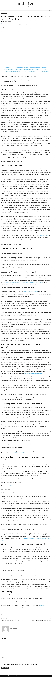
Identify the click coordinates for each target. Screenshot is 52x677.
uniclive (2, 21)
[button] (49, 10)
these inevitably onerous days (11, 485)
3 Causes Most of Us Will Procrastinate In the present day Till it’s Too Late (26, 17)
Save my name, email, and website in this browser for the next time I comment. (19, 664)
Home (2, 11)
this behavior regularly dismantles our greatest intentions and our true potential (22, 282)
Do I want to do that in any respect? (33, 373)
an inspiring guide (44, 235)
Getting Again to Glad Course (22, 452)
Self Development (8, 11)
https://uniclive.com (13, 628)
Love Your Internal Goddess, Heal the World (41, 620)
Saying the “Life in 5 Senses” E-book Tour (10, 620)
